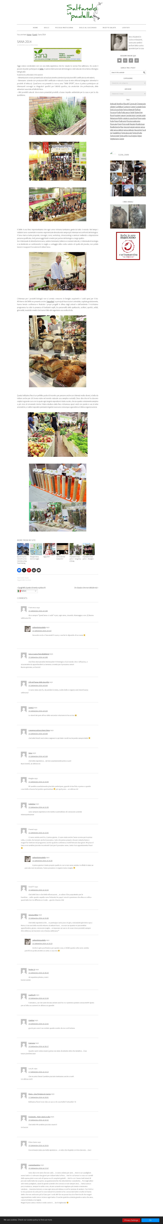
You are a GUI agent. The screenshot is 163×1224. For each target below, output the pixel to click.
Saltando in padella (81, 12)
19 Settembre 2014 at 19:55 (39, 1145)
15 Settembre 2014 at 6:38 (38, 611)
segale (132, 127)
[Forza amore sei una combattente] (116, 190)
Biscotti (126, 104)
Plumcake (113, 124)
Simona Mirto (33, 915)
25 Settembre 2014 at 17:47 (39, 1168)
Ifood (112, 115)
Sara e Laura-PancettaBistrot (39, 654)
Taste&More (117, 133)
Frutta (119, 112)
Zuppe (121, 139)
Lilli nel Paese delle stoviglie (39, 682)
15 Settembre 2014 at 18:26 (39, 973)
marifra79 (32, 995)
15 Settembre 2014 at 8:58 (38, 734)
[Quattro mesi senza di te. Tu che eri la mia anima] (128, 166)
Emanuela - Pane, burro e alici (39, 1117)
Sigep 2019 (46, 557)
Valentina (32, 804)
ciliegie (112, 107)
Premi (120, 124)
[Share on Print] (34, 570)
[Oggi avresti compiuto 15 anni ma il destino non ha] (116, 166)
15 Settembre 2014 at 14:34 (39, 890)
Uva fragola (132, 136)
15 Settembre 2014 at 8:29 (38, 711)
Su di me (28, 580)
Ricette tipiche (115, 127)
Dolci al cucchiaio (116, 109)
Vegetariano (114, 139)
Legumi (123, 115)
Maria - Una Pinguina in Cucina (40, 1094)
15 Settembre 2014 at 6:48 (38, 657)
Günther (31, 1020)
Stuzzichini (138, 130)
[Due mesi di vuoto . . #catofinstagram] (140, 166)
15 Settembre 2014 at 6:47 (42, 631)
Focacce (113, 112)
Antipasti (113, 104)
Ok (150, 1220)
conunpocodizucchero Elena (39, 730)
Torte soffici (124, 136)
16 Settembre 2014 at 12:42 (39, 1024)
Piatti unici (122, 121)
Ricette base (140, 124)
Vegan (139, 136)
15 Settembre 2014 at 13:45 (39, 833)
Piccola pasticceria (133, 121)
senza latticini (118, 130)
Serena (31, 707)
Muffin (120, 118)
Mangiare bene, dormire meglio (34, 558)
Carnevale (133, 104)
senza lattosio (129, 130)
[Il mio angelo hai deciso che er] (116, 178)
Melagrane (114, 118)
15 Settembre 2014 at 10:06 (39, 782)
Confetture (119, 107)
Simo (30, 753)
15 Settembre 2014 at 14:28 (42, 861)
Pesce (116, 121)
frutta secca (125, 112)
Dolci (144, 107)
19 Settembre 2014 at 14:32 (39, 1120)
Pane (139, 118)
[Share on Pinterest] (29, 570)
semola (137, 127)
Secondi (127, 127)
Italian (23, 591)
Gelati (132, 112)
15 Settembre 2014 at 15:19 (42, 943)
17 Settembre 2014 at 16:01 (39, 1097)
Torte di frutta (137, 133)
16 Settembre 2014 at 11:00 (39, 998)
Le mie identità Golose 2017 (60, 558)
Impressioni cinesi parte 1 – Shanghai (88, 558)
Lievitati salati (140, 115)
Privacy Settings (131, 1220)
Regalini (133, 124)
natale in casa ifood (130, 118)
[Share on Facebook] (19, 570)
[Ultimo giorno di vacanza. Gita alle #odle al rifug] (128, 190)
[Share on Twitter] (24, 570)
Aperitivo (120, 104)
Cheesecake (141, 104)
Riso (122, 127)
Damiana (32, 1043)
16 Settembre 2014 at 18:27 (39, 1046)
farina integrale (128, 109)
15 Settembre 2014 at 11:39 (39, 807)
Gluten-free (138, 112)
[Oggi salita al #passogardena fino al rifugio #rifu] (140, 190)
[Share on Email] (39, 570)
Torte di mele (114, 136)
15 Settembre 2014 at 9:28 (38, 756)
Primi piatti (125, 124)
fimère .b (32, 969)
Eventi (26, 578)
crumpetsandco (34, 1165)
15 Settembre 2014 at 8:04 (38, 685)
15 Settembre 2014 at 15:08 (39, 918)
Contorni (127, 107)
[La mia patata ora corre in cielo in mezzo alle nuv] (128, 178)
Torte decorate (126, 133)
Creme (132, 107)
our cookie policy (31, 1220)
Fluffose (137, 109)
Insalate (117, 115)
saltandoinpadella (39, 627)
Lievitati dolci (130, 115)
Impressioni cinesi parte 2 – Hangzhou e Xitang (75, 559)
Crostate (138, 107)
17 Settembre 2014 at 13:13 (39, 1072)
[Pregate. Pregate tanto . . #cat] (140, 178)
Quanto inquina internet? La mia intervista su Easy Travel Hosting (22, 560)
